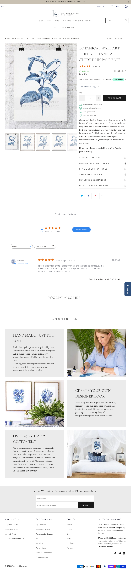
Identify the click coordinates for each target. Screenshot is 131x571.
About (69, 525)
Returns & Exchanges (44, 534)
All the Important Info (64, 27)
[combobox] (22, 246)
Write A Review (81, 229)
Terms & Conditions (44, 553)
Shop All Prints (10, 534)
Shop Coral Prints (11, 529)
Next (122, 38)
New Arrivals (53, 21)
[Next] (75, 86)
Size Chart (40, 543)
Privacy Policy (41, 548)
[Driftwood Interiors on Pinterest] (120, 553)
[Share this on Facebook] (88, 196)
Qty (80, 93)
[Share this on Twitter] (82, 196)
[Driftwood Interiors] (65, 14)
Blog (68, 534)
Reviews (70, 548)
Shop (41, 21)
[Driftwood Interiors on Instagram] (124, 553)
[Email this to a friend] (102, 196)
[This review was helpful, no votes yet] (113, 279)
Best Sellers (66, 21)
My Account (41, 525)
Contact (4, 6)
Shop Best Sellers (11, 525)
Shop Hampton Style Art (14, 539)
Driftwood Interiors (19, 566)
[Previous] (6, 86)
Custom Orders (42, 557)
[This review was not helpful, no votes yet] (118, 279)
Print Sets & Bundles (82, 21)
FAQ (37, 539)
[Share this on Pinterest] (95, 196)
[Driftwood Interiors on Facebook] (115, 553)
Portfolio (70, 543)
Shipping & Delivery (44, 529)
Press (68, 539)
